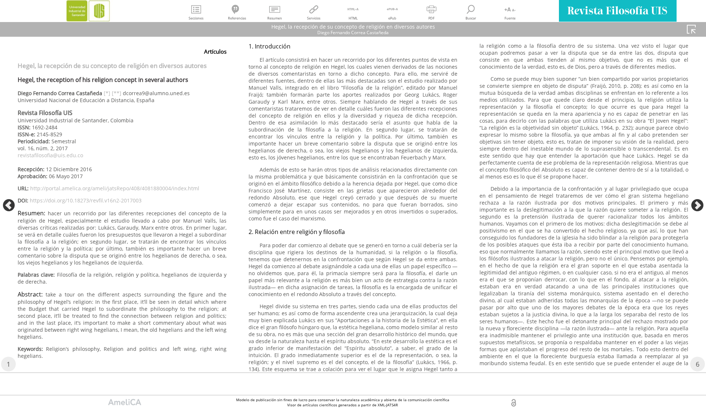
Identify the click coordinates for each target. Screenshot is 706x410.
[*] (107, 93)
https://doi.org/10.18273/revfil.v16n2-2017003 (86, 200)
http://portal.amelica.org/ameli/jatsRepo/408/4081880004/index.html (114, 188)
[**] (116, 93)
